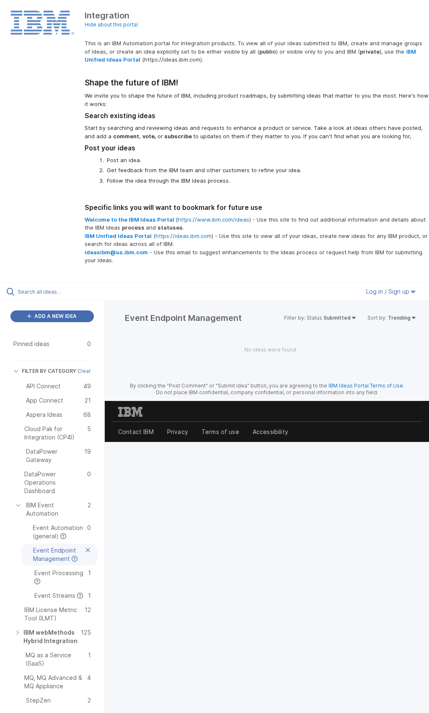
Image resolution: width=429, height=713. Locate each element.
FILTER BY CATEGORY (49, 371)
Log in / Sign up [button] (388, 291)
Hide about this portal (111, 24)
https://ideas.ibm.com (183, 235)
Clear (84, 371)
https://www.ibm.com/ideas (213, 219)
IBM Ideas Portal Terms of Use (365, 385)
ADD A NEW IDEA (55, 316)
